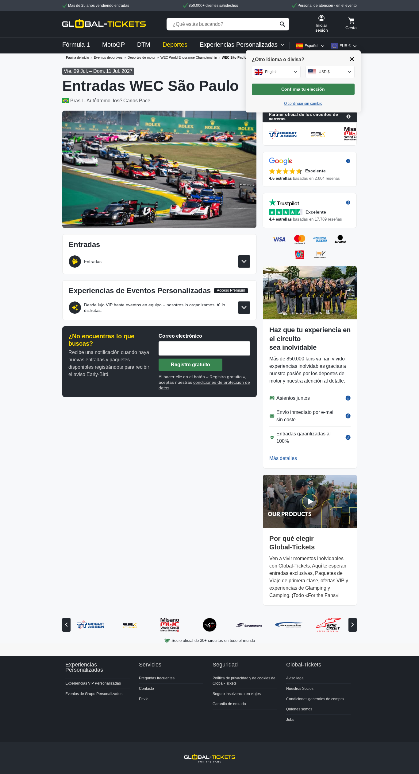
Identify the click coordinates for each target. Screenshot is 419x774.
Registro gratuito (190, 364)
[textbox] (276, 72)
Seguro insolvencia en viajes (237, 694)
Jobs (290, 719)
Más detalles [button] (283, 458)
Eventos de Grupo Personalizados (93, 694)
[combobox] (276, 72)
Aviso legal (295, 678)
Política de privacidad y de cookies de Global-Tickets (244, 681)
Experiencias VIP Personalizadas (93, 683)
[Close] (352, 59)
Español (311, 46)
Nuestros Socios (299, 688)
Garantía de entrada (229, 704)
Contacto (146, 688)
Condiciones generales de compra (315, 699)
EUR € (345, 46)
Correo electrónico (180, 336)
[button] (310, 169)
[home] (104, 24)
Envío (143, 699)
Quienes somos (299, 709)
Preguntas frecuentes (157, 678)
